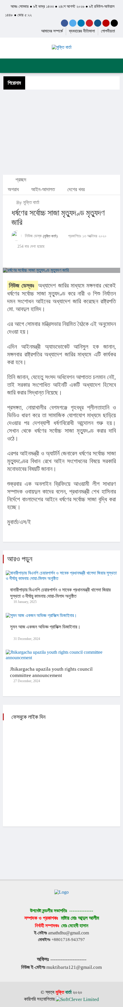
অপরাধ (13, 189)
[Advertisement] (61, 132)
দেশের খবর (76, 189)
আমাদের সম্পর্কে (52, 31)
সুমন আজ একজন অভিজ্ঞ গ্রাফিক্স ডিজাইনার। (45, 627)
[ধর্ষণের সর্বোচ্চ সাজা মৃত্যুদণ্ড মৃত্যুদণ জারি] (61, 270)
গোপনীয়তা (108, 31)
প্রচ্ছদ (20, 180)
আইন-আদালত (43, 189)
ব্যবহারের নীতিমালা (82, 31)
